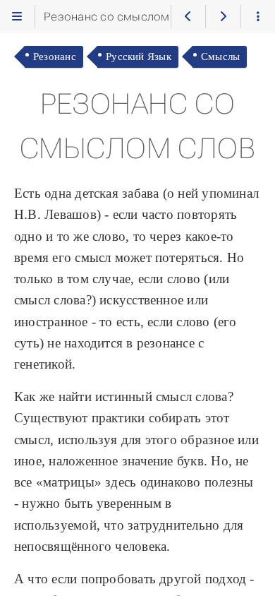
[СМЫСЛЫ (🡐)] (188, 16)
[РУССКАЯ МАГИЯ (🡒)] (223, 16)
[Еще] (258, 16)
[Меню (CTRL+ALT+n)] (17, 16)
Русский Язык (138, 56)
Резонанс (54, 56)
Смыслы (220, 56)
